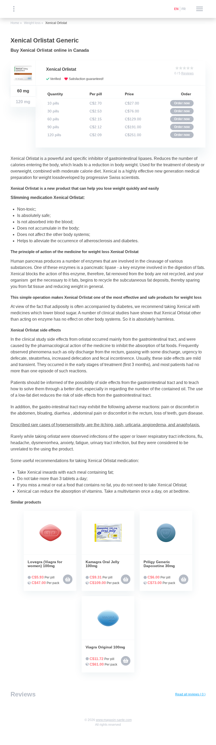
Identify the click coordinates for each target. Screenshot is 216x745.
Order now (182, 103)
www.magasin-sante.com (114, 720)
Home (15, 23)
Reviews (187, 73)
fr (183, 9)
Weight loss (32, 23)
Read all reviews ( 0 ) (190, 694)
